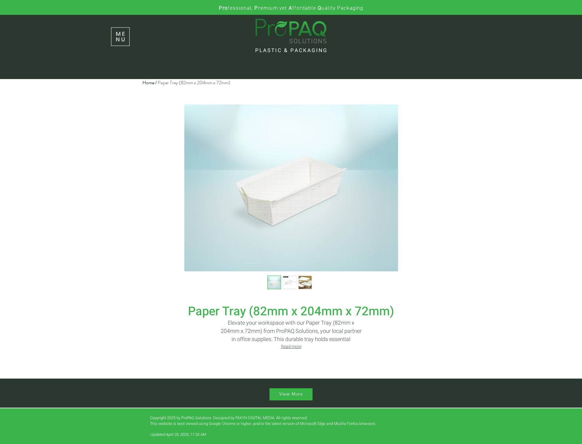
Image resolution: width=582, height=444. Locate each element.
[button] (120, 36)
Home (148, 82)
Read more (291, 346)
